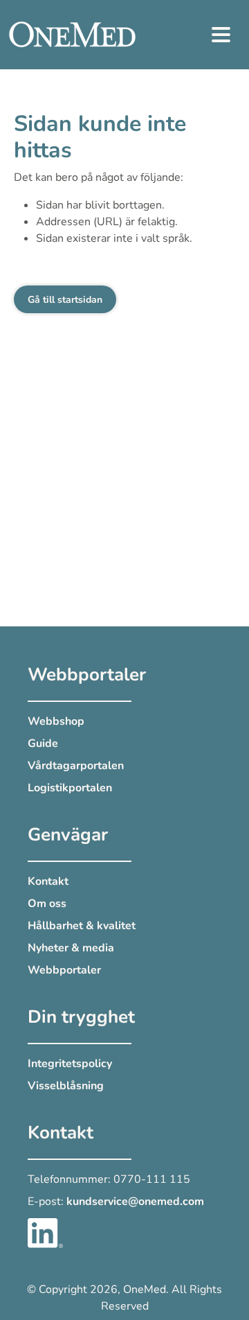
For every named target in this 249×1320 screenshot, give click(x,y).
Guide (43, 743)
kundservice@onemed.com (135, 1201)
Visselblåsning (66, 1085)
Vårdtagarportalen (76, 765)
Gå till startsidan (65, 299)
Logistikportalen (70, 787)
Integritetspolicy (70, 1063)
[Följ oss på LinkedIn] (45, 1232)
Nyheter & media (71, 948)
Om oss (47, 903)
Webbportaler (64, 970)
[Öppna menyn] (221, 34)
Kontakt (48, 881)
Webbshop (56, 721)
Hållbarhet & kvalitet (82, 925)
